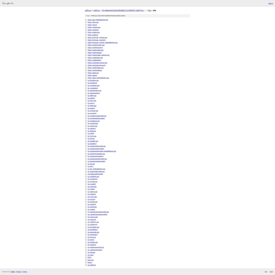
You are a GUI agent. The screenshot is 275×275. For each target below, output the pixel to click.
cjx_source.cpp (93, 217)
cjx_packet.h (92, 204)
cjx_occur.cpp (92, 197)
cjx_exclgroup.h (93, 123)
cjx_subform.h (92, 224)
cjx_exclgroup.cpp (94, 121)
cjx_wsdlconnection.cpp (96, 247)
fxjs (149, 10)
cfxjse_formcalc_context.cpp (97, 37)
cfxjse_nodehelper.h (94, 60)
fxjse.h (90, 262)
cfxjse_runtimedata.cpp (96, 68)
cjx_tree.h (91, 240)
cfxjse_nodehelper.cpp (95, 58)
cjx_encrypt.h (92, 113)
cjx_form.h (91, 138)
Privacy (18, 272)
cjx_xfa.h (90, 255)
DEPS (89, 257)
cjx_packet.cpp (93, 202)
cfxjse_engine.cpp (94, 32)
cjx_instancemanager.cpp (96, 154)
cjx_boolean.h (92, 83)
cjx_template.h (93, 230)
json (271, 272)
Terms (25, 272)
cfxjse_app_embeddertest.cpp (98, 20)
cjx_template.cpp (93, 227)
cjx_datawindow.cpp (94, 90)
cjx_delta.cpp (92, 95)
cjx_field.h (91, 133)
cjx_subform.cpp (93, 222)
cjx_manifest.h (92, 179)
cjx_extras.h (92, 128)
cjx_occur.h (91, 199)
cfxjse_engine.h (93, 35)
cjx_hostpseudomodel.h (96, 149)
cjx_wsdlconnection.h (95, 250)
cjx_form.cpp (92, 136)
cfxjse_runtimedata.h (95, 70)
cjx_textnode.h (93, 235)
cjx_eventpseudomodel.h (96, 118)
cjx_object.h (92, 194)
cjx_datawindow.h (94, 93)
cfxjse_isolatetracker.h (95, 47)
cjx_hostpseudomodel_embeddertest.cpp (102, 151)
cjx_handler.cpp (93, 141)
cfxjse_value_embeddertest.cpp (98, 78)
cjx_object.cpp (92, 192)
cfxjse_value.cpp (93, 73)
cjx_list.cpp (91, 164)
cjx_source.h (92, 219)
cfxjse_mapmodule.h (95, 53)
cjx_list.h (90, 166)
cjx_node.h (91, 189)
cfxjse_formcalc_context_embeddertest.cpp (103, 42)
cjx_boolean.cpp (93, 80)
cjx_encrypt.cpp (93, 111)
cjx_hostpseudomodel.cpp (97, 146)
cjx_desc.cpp (92, 101)
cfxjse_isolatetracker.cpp (96, 45)
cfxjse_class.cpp (93, 22)
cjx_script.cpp (92, 207)
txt (266, 272)
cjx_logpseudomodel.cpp (96, 171)
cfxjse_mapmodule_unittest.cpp (98, 55)
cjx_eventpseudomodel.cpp (97, 116)
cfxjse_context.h (93, 30)
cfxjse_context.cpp (94, 27)
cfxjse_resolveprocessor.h (96, 65)
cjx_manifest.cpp (93, 176)
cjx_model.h (92, 184)
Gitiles (13, 272)
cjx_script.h (91, 209)
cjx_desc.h (91, 103)
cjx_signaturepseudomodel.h (97, 214)
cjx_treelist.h (92, 245)
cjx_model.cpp (92, 182)
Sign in (270, 3)
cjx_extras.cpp (92, 126)
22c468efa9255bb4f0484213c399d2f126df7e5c (123, 10)
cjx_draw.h (91, 108)
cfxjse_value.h (92, 75)
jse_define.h (92, 265)
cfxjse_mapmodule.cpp (95, 50)
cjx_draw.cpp (92, 106)
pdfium (88, 10)
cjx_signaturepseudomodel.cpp (98, 212)
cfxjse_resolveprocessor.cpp (97, 63)
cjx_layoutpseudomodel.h (96, 161)
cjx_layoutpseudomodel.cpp (97, 159)
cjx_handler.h (92, 144)
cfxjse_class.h (92, 25)
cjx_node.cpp (92, 187)
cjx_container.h (93, 88)
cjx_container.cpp (93, 85)
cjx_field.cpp (92, 131)
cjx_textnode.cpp (93, 232)
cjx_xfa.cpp (91, 252)
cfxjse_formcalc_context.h (96, 40)
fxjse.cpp (91, 260)
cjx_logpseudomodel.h (95, 174)
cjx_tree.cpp (92, 237)
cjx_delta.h (91, 98)
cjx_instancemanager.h (95, 156)
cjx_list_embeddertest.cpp (96, 169)
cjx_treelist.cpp (93, 242)
